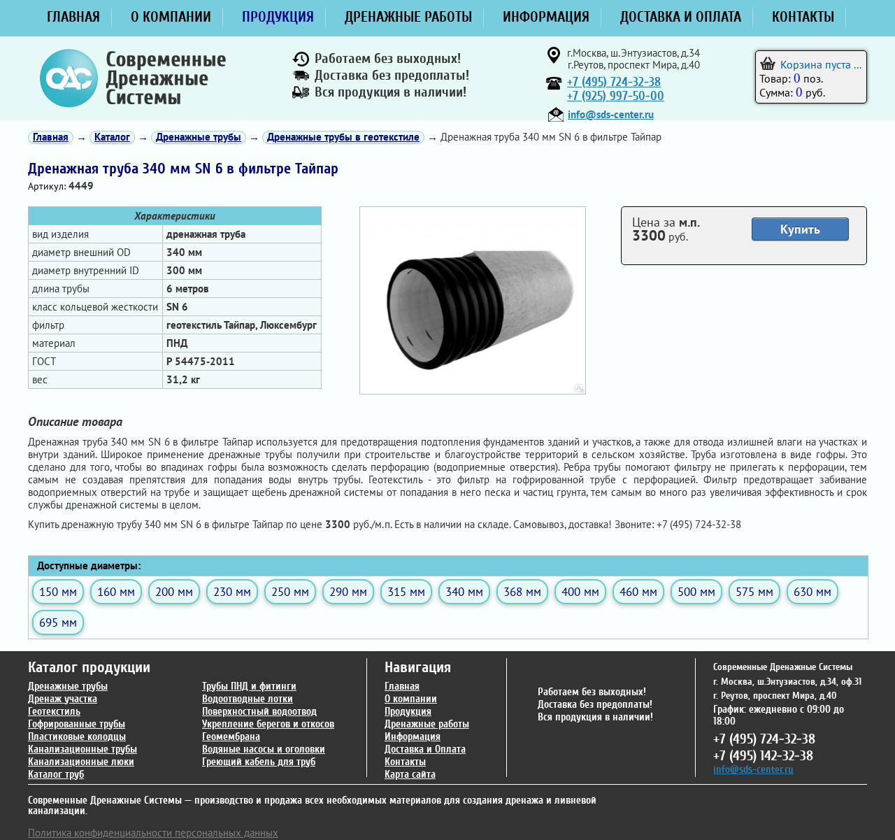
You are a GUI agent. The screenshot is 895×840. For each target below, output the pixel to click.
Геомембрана (231, 737)
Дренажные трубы (68, 686)
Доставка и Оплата (425, 749)
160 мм (116, 591)
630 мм (812, 591)
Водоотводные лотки (247, 699)
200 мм (174, 591)
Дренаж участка (62, 699)
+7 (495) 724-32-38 (614, 82)
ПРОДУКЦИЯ (278, 16)
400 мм (580, 591)
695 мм (58, 622)
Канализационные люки (81, 762)
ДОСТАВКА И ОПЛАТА (680, 16)
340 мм (464, 591)
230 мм (232, 591)
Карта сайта (410, 775)
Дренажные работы (427, 724)
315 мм (406, 591)
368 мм (522, 591)
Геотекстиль (54, 712)
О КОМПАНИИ (171, 16)
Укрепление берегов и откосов (268, 724)
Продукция (408, 712)
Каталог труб (56, 775)
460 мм (638, 591)
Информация (413, 737)
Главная (402, 686)
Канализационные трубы (82, 749)
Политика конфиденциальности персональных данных (153, 832)
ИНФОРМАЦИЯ (546, 16)
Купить (800, 229)
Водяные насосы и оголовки (263, 749)
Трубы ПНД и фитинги (249, 686)
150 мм (58, 591)
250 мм (290, 591)
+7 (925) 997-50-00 (615, 96)
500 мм (696, 591)
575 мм (754, 591)
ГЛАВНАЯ (73, 16)
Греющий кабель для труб (258, 762)
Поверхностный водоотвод (259, 712)
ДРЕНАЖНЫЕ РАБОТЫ (408, 16)
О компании (411, 699)
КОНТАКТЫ (803, 16)
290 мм (348, 591)
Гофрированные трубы (76, 724)
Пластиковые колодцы (77, 737)
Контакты (405, 762)
